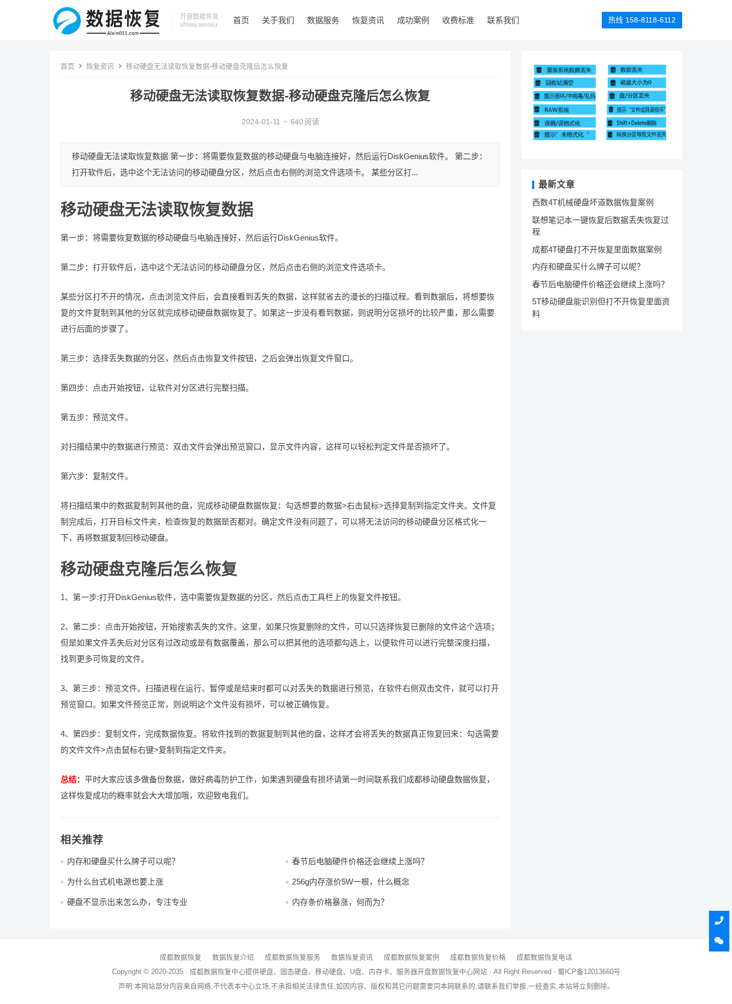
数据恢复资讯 (352, 957)
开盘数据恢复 (438, 972)
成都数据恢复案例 (411, 957)
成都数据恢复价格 (478, 957)
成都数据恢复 (180, 957)
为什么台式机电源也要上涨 (115, 881)
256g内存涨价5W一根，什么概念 (350, 881)
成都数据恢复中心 (217, 972)
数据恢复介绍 (233, 957)
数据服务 (323, 20)
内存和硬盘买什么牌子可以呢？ (123, 861)
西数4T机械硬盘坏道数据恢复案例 (593, 202)
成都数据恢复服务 (292, 957)
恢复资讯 (368, 20)
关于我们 (278, 20)
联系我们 (503, 20)
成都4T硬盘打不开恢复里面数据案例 (597, 249)
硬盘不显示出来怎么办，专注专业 (127, 901)
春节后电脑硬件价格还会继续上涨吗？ (360, 861)
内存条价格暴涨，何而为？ (340, 901)
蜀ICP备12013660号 (589, 972)
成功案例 (413, 20)
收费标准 (458, 20)
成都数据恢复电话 (544, 957)
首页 (241, 20)
